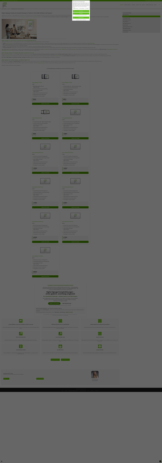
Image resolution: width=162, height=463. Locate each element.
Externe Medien (82, 8)
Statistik (87, 8)
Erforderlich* (76, 8)
